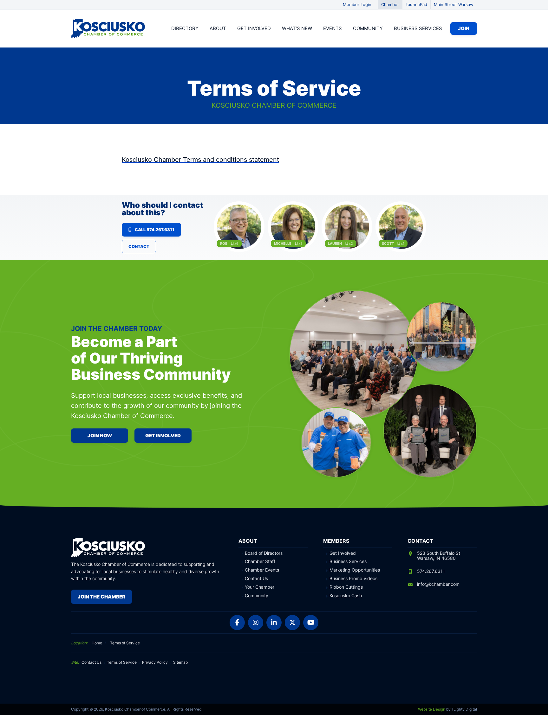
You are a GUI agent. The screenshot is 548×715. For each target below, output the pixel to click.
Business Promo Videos (353, 578)
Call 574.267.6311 (154, 229)
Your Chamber (259, 587)
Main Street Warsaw (453, 4)
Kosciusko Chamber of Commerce (109, 28)
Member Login (357, 4)
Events (332, 28)
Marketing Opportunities (354, 570)
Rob (223, 243)
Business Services (418, 28)
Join (463, 28)
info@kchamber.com (438, 584)
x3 (300, 243)
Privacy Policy (155, 662)
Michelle (282, 243)
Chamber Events (262, 570)
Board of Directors (264, 553)
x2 (351, 243)
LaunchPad (416, 4)
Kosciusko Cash (345, 595)
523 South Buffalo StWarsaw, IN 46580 (438, 555)
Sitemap (180, 662)
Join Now (100, 436)
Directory (185, 28)
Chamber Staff (260, 561)
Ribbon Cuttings (346, 587)
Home (97, 643)
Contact (138, 246)
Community (368, 28)
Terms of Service (122, 662)
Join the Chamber (101, 597)
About (218, 28)
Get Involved (254, 28)
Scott (388, 243)
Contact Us (256, 578)
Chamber (390, 4)
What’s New (297, 28)
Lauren (335, 243)
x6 (236, 243)
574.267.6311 (431, 571)
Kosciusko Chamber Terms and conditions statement (200, 159)
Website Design (431, 709)
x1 (402, 243)
